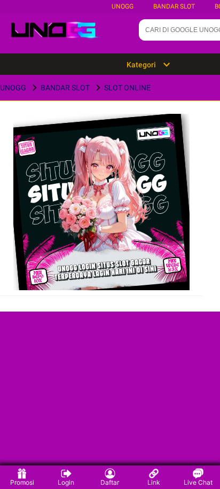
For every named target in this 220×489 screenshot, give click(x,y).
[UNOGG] (101, 219)
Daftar (109, 482)
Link (153, 482)
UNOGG (122, 6)
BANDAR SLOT (174, 6)
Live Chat (198, 482)
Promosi (22, 482)
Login (66, 482)
